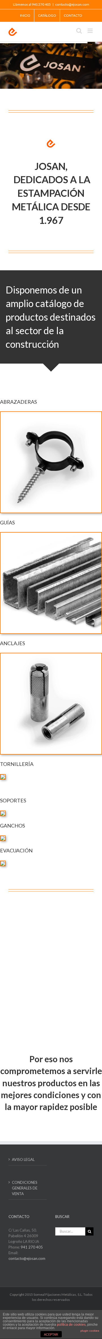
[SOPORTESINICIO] (3, 813)
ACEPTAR (51, 1334)
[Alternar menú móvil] (91, 31)
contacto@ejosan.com (72, 4)
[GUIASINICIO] (51, 534)
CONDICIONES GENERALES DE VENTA (24, 1188)
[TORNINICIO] (3, 776)
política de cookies (71, 1325)
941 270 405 (32, 1247)
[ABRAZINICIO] (51, 413)
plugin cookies (89, 1330)
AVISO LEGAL (23, 1159)
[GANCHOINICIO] (3, 837)
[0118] (51, 655)
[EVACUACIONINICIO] (3, 863)
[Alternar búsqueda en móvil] (79, 31)
